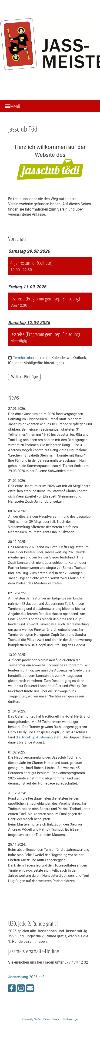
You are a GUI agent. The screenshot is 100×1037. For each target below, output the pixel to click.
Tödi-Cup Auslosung (37, 737)
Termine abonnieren (29, 358)
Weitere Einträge (24, 377)
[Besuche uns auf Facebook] (12, 989)
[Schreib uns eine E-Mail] (30, 989)
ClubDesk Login (70, 1019)
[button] (50, 266)
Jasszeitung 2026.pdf (26, 977)
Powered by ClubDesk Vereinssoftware (40, 1019)
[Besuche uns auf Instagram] (21, 989)
